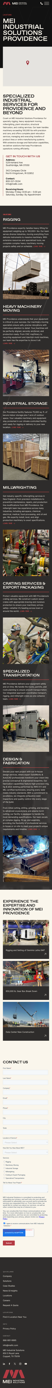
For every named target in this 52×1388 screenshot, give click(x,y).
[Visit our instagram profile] (20, 1364)
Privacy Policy (9, 1328)
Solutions (7, 1281)
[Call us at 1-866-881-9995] (41, 3)
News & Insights (10, 1290)
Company (7, 1276)
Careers (6, 1300)
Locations (7, 1295)
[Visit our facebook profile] (9, 1364)
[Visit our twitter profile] (15, 1364)
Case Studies (9, 1286)
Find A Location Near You (14, 1317)
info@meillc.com (10, 1345)
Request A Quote (10, 1305)
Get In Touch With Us (23, 156)
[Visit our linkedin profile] (4, 1364)
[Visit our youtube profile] (26, 1364)
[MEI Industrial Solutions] (15, 3)
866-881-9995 (9, 1340)
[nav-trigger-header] (46, 3)
